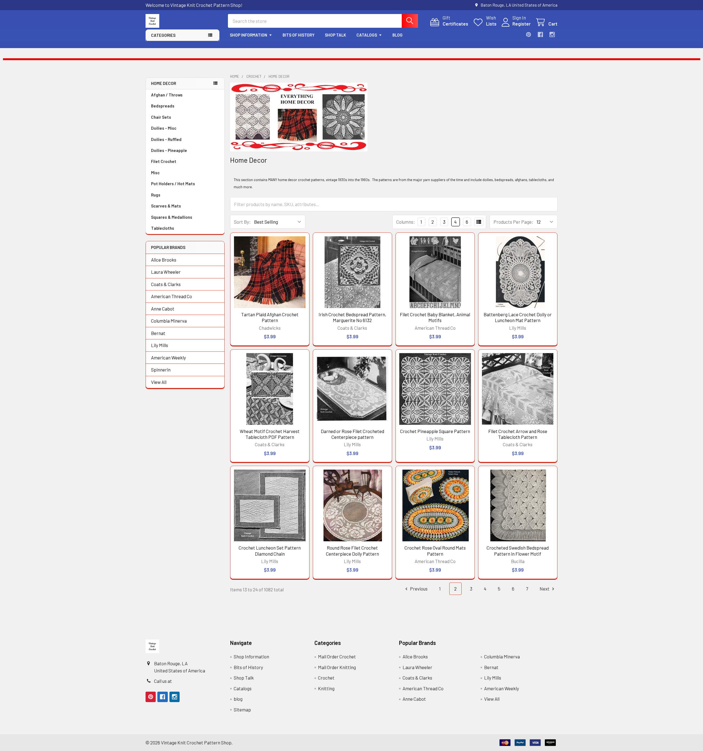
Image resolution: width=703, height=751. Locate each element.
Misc (155, 172)
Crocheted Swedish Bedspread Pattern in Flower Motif (518, 550)
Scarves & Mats (166, 205)
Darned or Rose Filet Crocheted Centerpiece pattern (352, 434)
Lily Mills (159, 345)
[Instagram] (552, 34)
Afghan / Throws (167, 94)
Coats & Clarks (166, 284)
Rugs (155, 194)
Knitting (326, 688)
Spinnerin (161, 369)
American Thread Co (171, 296)
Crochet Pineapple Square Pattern (435, 431)
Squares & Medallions (171, 217)
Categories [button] (163, 35)
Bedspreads (162, 105)
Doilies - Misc (163, 128)
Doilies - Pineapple (169, 150)
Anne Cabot (162, 308)
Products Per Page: (513, 222)
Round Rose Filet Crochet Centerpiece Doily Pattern (352, 550)
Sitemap (242, 709)
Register (521, 23)
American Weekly (168, 357)
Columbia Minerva (169, 320)
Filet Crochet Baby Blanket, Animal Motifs (435, 317)
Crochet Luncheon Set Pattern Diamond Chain (270, 550)
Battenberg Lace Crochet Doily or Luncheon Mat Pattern (518, 317)
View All (158, 382)
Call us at (163, 681)
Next (545, 588)
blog (397, 34)
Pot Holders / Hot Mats (173, 183)
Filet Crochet (163, 161)
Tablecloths (162, 228)
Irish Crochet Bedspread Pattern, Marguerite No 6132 (352, 317)
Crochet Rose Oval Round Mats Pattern (435, 550)
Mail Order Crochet (337, 656)
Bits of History (298, 34)
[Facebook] (540, 34)
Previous (418, 588)
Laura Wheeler (166, 272)
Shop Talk (335, 34)
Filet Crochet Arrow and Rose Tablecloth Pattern (517, 434)
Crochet (326, 677)
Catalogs (366, 34)
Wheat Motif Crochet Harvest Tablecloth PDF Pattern (270, 434)
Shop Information (248, 34)
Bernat (158, 333)
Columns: (405, 222)
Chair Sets (161, 117)
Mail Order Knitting (337, 667)
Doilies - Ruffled (166, 139)
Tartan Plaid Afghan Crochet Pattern (270, 317)
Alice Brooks (163, 259)
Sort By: (242, 222)
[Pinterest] (528, 34)
